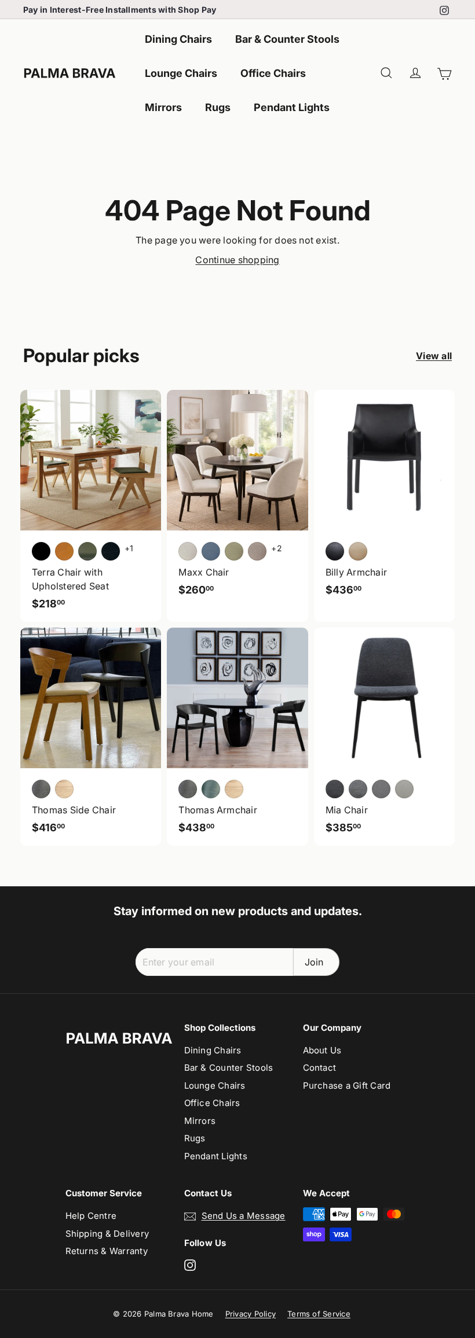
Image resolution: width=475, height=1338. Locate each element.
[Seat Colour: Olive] (87, 551)
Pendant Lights (292, 107)
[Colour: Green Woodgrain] (211, 789)
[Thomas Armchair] (237, 737)
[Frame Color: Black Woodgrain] (41, 789)
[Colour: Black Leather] (335, 551)
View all (434, 356)
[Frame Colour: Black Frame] (110, 551)
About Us (322, 1050)
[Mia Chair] (384, 737)
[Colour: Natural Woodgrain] (234, 789)
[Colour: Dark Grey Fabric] (335, 789)
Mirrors (163, 107)
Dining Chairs (178, 39)
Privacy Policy (250, 1313)
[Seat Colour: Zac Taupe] (257, 551)
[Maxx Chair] (237, 499)
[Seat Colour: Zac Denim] (211, 551)
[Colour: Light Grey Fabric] (381, 789)
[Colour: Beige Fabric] (404, 789)
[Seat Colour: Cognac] (64, 551)
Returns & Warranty (106, 1250)
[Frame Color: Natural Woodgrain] (64, 789)
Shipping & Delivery (107, 1233)
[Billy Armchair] (384, 499)
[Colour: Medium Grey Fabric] (358, 789)
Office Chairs (273, 73)
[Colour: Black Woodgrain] (187, 789)
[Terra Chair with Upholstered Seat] (90, 506)
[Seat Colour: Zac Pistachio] (234, 551)
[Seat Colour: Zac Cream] (187, 551)
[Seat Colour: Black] (41, 551)
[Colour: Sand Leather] (358, 551)
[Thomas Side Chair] (90, 737)
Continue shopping (237, 260)
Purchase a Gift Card (347, 1085)
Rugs (218, 107)
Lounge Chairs (181, 73)
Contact (320, 1067)
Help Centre (91, 1215)
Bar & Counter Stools (287, 39)
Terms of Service (318, 1313)
